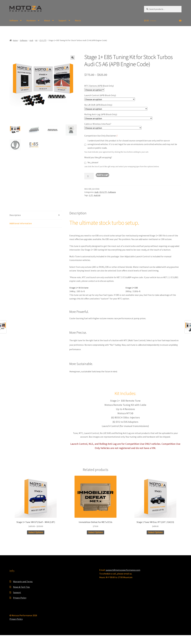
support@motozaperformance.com (123, 570)
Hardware (31, 20)
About (47, 20)
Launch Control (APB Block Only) (100, 95)
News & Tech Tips (21, 587)
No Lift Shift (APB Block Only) (98, 104)
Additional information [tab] (21, 223)
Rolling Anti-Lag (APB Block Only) (100, 114)
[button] (72, 57)
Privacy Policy (19, 597)
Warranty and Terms (23, 581)
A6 (36, 40)
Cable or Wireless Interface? (97, 123)
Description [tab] (15, 215)
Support (62, 20)
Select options (35, 532)
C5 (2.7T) (42, 40)
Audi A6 (97, 195)
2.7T (91, 195)
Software (14, 20)
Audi (31, 40)
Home (15, 40)
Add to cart (102, 174)
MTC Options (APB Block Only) (99, 85)
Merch (78, 20)
